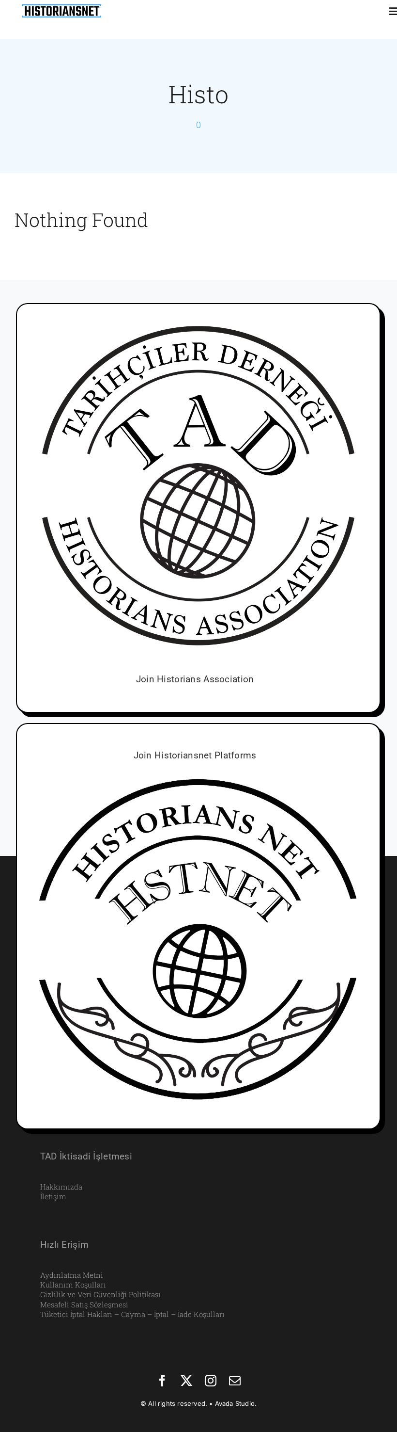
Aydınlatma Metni (71, 1275)
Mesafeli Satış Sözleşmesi (84, 1304)
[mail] (234, 1380)
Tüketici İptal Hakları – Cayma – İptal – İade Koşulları (132, 1314)
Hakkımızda (61, 1186)
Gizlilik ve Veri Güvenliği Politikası (100, 1294)
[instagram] (210, 1380)
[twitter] (186, 1380)
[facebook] (162, 1380)
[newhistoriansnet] (62, 5)
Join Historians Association (195, 679)
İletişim (53, 1196)
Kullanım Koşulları (73, 1284)
